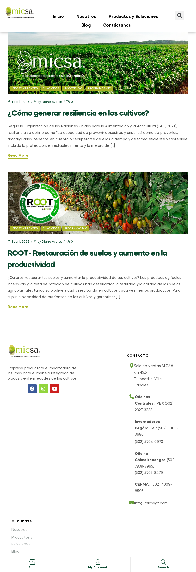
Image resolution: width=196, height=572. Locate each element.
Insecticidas (73, 88)
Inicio (58, 17)
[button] (179, 15)
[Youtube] (54, 388)
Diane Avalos (52, 102)
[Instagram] (43, 388)
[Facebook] (32, 388)
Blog (86, 25)
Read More (18, 155)
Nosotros (86, 17)
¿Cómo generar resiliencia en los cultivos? (80, 113)
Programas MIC (99, 88)
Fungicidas (51, 88)
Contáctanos (117, 25)
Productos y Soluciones (133, 17)
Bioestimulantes (25, 88)
